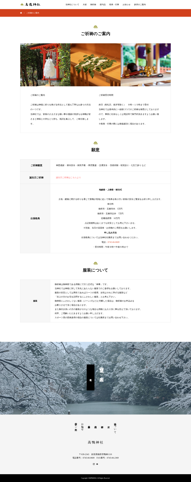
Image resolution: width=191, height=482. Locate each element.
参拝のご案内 (140, 5)
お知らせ (126, 5)
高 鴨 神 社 (95, 442)
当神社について (72, 5)
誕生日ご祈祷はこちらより (68, 177)
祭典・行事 (114, 5)
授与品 (103, 5)
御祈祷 (93, 5)
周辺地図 (90, 378)
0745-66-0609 (113, 242)
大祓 (85, 5)
